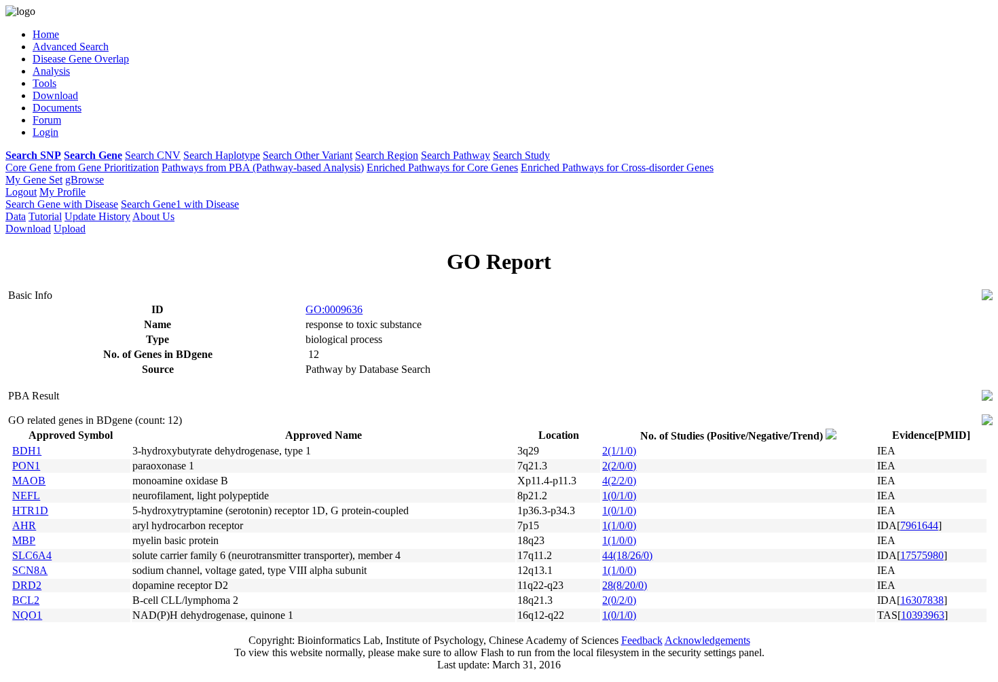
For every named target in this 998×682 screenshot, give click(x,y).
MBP (23, 540)
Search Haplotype (221, 155)
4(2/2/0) (619, 480)
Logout (21, 192)
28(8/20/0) (624, 585)
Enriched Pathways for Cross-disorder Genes (617, 167)
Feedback (642, 640)
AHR (24, 525)
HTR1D (30, 510)
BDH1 (26, 450)
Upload (70, 228)
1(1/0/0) (619, 525)
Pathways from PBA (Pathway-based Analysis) (263, 167)
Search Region (386, 155)
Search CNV (153, 155)
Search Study (521, 155)
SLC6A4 (32, 555)
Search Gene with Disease (61, 204)
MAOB (28, 480)
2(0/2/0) (619, 600)
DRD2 (26, 585)
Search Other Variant (307, 155)
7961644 (919, 525)
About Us (153, 216)
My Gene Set (33, 179)
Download (28, 228)
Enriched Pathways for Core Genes (442, 167)
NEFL (26, 495)
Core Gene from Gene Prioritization (82, 167)
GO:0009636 (334, 309)
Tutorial (45, 216)
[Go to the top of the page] (987, 296)
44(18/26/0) (627, 555)
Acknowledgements (707, 640)
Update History (97, 216)
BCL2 (25, 600)
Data (15, 216)
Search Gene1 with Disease (180, 204)
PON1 (26, 465)
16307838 (922, 600)
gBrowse (84, 179)
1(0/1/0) (619, 495)
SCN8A (30, 570)
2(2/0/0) (619, 465)
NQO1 (27, 615)
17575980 (922, 555)
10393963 (922, 615)
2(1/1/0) (619, 450)
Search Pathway (455, 155)
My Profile (62, 192)
